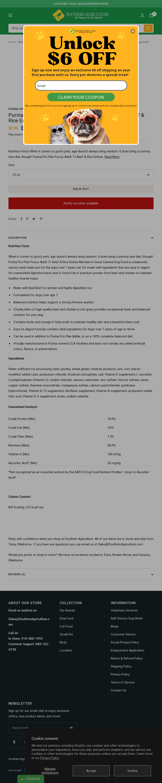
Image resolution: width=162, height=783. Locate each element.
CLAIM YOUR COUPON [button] (81, 97)
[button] (132, 31)
